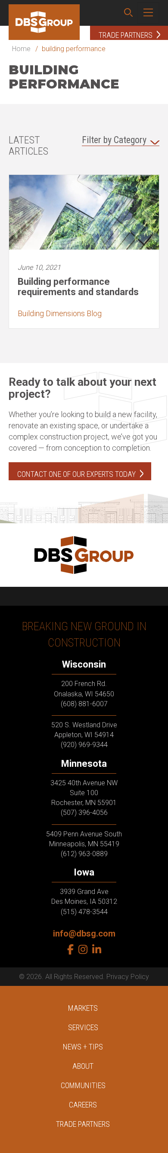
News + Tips (83, 1046)
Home (21, 49)
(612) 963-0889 (84, 854)
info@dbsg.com (84, 933)
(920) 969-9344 (84, 745)
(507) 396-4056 (84, 812)
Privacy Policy (127, 977)
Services (83, 1027)
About (82, 1066)
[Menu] (148, 13)
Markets (83, 1008)
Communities (83, 1085)
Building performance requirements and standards (78, 286)
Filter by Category (114, 139)
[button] (128, 12)
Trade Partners (83, 1124)
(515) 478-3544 (84, 912)
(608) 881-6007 (84, 704)
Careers (83, 1104)
